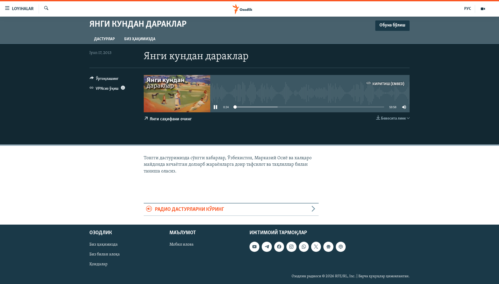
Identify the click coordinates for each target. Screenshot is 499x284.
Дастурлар (104, 39)
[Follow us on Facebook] (279, 247)
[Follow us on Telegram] (267, 247)
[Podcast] (341, 247)
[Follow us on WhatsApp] (304, 247)
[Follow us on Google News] (328, 247)
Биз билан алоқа (104, 254)
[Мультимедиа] (483, 8)
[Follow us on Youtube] (254, 247)
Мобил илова (181, 245)
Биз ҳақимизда (139, 39)
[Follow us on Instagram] (291, 247)
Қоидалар (98, 264)
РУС (467, 9)
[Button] (104, 80)
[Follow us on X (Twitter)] (316, 247)
